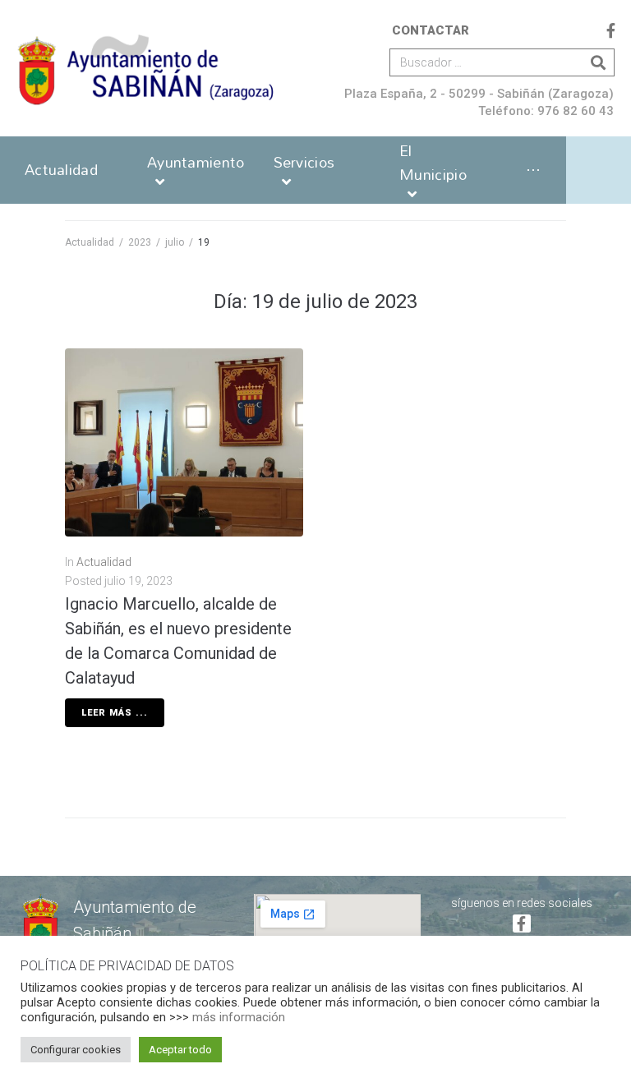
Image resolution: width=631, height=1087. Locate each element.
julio (174, 242)
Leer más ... (114, 712)
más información (238, 1017)
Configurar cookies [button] (75, 1049)
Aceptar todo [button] (180, 1049)
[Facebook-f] (611, 30)
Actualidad (89, 242)
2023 (139, 242)
